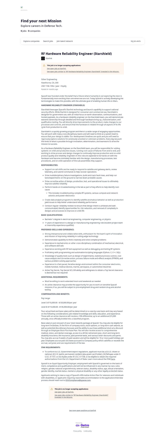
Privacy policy (77, 431)
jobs (48, 41)
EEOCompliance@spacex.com (78, 380)
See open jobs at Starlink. (56, 68)
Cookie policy (88, 431)
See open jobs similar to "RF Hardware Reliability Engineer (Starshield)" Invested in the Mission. (83, 71)
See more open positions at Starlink (82, 410)
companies (31, 41)
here (113, 359)
